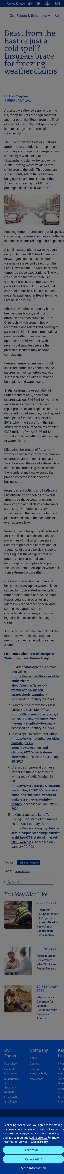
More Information (33, 1168)
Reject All (32, 1159)
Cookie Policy (39, 1142)
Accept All (31, 1150)
